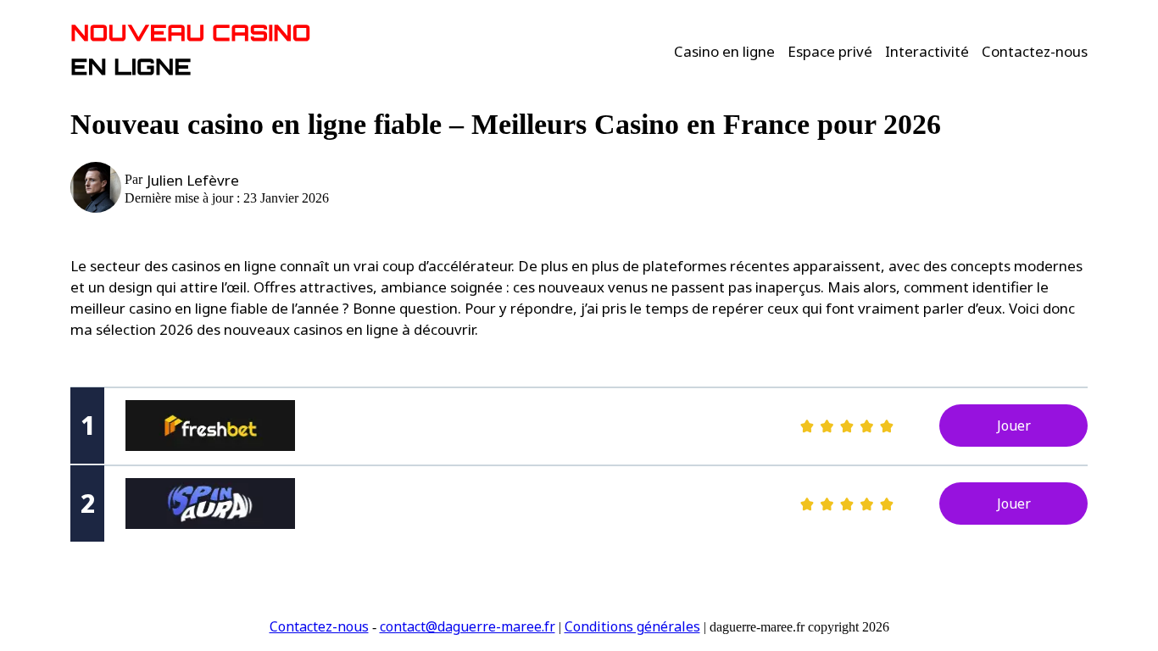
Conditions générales (632, 626)
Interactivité (927, 51)
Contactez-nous (1035, 51)
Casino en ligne (724, 51)
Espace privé (830, 51)
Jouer (1014, 425)
